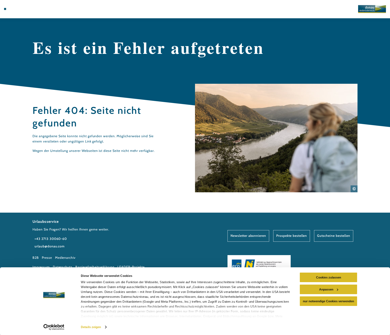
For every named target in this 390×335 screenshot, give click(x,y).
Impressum (41, 267)
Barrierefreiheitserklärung (94, 267)
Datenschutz (63, 267)
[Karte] (22, 9)
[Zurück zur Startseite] (372, 9)
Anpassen (326, 289)
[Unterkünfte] (16, 9)
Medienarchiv (65, 258)
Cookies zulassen (328, 277)
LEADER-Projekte (130, 267)
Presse (47, 258)
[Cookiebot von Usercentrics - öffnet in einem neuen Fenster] (54, 327)
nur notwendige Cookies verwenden (328, 301)
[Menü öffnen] (5, 9)
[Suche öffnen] (35, 9)
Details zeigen (91, 327)
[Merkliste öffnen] (28, 9)
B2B (35, 258)
